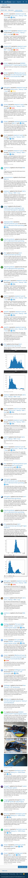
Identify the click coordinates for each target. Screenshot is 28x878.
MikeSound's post (19, 73)
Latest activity (18, 10)
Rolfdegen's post (19, 670)
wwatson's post (20, 14)
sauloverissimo (8, 177)
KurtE (5, 135)
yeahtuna (7, 167)
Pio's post (18, 624)
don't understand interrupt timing (14, 225)
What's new (4, 10)
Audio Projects (19, 801)
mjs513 (6, 296)
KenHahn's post (19, 770)
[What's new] (23, 1)
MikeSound (7, 699)
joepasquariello (8, 222)
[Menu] (2, 2)
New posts (11, 10)
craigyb (6, 800)
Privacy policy (12, 874)
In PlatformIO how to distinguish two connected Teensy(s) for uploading (14, 208)
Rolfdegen (7, 685)
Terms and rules (4, 874)
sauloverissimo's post (20, 121)
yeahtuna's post (19, 845)
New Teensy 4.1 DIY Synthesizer (15, 686)
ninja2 (6, 206)
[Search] (26, 1)
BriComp (6, 814)
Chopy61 (6, 786)
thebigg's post (18, 853)
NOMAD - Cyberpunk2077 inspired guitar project (15, 64)
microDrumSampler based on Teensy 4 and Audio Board (15, 75)
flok (5, 253)
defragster (7, 87)
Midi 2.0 (14, 123)
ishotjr (6, 63)
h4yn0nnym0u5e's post (11, 223)
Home (20, 874)
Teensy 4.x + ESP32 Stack (18, 772)
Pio (5, 712)
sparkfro (6, 14)
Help (17, 874)
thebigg (6, 624)
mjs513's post (18, 408)
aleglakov (7, 829)
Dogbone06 (7, 31)
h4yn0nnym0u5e (9, 239)
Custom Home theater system (15, 787)
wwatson (6, 191)
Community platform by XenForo (13, 876)
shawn (6, 104)
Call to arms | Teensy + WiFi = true (15, 192)
